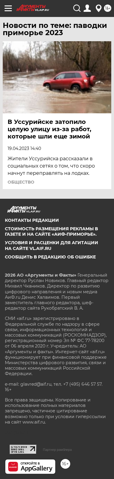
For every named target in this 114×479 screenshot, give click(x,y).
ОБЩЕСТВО (21, 182)
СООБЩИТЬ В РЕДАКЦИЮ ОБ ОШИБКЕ (50, 257)
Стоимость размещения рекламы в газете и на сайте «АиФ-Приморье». (51, 231)
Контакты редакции (32, 220)
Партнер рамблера (57, 449)
